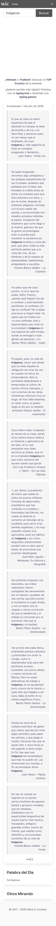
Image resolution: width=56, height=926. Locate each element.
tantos (22, 437)
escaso (15, 463)
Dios (14, 197)
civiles (26, 827)
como (25, 403)
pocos (33, 669)
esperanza (17, 122)
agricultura (33, 441)
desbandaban (19, 260)
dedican (27, 516)
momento (17, 620)
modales (38, 805)
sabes (18, 287)
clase (33, 433)
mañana (16, 726)
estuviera (22, 197)
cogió (33, 602)
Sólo (32, 377)
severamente (36, 591)
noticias (20, 737)
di (25, 291)
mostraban (35, 834)
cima (42, 730)
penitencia (17, 305)
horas (37, 744)
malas (32, 583)
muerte (18, 227)
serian (41, 433)
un (19, 148)
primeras (21, 580)
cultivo (33, 384)
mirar (31, 369)
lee (32, 730)
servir (33, 523)
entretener (25, 767)
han (33, 505)
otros (14, 437)
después (32, 201)
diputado (16, 126)
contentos (17, 838)
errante (27, 241)
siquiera (31, 366)
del (35, 208)
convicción (37, 609)
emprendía (17, 651)
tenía (23, 366)
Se (12, 171)
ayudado (35, 594)
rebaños (16, 216)
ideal (33, 186)
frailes (31, 317)
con (31, 197)
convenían (29, 617)
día (13, 748)
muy (39, 395)
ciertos (15, 388)
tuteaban (26, 808)
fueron (29, 587)
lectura (23, 392)
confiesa (25, 309)
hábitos (40, 534)
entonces (30, 395)
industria (19, 441)
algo (26, 175)
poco (14, 688)
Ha (38, 298)
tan (27, 591)
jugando (20, 748)
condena (31, 508)
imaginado (28, 171)
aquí (26, 752)
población (36, 490)
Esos (14, 430)
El (12, 119)
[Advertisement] (28, 48)
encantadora (35, 756)
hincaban (16, 190)
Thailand (24, 79)
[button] (52, 4)
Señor (22, 294)
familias (15, 527)
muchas (35, 763)
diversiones (18, 763)
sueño (29, 208)
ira (31, 130)
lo (19, 234)
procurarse (29, 549)
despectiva (33, 816)
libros (32, 373)
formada (16, 501)
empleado (17, 141)
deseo (15, 549)
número (26, 530)
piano (29, 666)
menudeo (31, 519)
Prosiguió (16, 358)
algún (14, 733)
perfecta (16, 249)
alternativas (18, 681)
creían (32, 245)
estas (34, 677)
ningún (30, 313)
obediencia (29, 613)
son (38, 317)
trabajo (15, 617)
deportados (33, 501)
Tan (13, 647)
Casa (15, 4)
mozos (35, 827)
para (40, 133)
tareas (18, 433)
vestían (30, 831)
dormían (40, 205)
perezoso (31, 133)
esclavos (29, 459)
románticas (17, 395)
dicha (35, 767)
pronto (15, 291)
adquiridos (17, 542)
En (12, 752)
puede (29, 759)
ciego (39, 223)
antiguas (20, 179)
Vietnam (11, 79)
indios (21, 430)
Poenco (31, 294)
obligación (17, 369)
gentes (27, 249)
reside (31, 494)
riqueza (35, 256)
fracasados (17, 823)
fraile (37, 313)
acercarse (17, 313)
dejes (42, 309)
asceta (15, 212)
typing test (22, 93)
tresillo (15, 741)
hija (13, 309)
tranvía (15, 831)
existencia (32, 238)
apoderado (37, 684)
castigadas (17, 591)
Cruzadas (21, 182)
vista (14, 253)
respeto (15, 609)
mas (26, 448)
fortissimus (13, 880)
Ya (12, 287)
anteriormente (33, 542)
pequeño (16, 530)
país (13, 245)
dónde (16, 298)
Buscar (44, 13)
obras (39, 392)
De (13, 794)
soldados (33, 182)
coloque (30, 126)
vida (27, 144)
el (34, 122)
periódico (24, 733)
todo (14, 234)
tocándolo (17, 669)
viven (37, 324)
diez (21, 744)
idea (20, 692)
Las (41, 759)
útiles (38, 437)
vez (41, 369)
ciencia (38, 688)
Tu (42, 305)
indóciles (38, 216)
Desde (15, 722)
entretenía (17, 380)
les (18, 808)
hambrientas (36, 260)
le (24, 126)
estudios (40, 651)
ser (17, 137)
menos (23, 137)
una (13, 331)
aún (34, 362)
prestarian (17, 448)
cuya (31, 141)
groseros (27, 805)
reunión (32, 797)
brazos (31, 437)
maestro (24, 594)
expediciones (34, 179)
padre (36, 403)
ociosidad (20, 328)
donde (15, 335)
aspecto (40, 801)
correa (20, 598)
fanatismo (17, 223)
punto (31, 695)
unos (18, 320)
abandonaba (18, 662)
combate (28, 194)
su (32, 358)
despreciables (19, 324)
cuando (19, 373)
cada (14, 692)
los (26, 317)
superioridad (18, 816)
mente (15, 699)
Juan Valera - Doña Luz (31, 155)
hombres (25, 801)
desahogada (29, 553)
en (20, 194)
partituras (17, 666)
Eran (31, 819)
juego (38, 748)
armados (27, 216)
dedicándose (31, 380)
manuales (34, 388)
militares (37, 497)
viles (35, 320)
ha (28, 684)
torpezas (32, 580)
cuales (15, 516)
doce (30, 744)
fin (16, 752)
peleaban (16, 186)
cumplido (16, 508)
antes (37, 190)
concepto (26, 148)
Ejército (34, 512)
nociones (27, 673)
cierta (26, 609)
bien (32, 598)
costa (38, 241)
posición (16, 553)
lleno (30, 726)
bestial (15, 805)
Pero (23, 677)
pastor (18, 219)
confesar (19, 302)
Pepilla (30, 298)
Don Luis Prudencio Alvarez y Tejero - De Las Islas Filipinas (29, 470)
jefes (36, 264)
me (29, 287)
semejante (35, 175)
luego (14, 406)
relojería (38, 406)
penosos (30, 651)
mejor (29, 430)
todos (14, 497)
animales (27, 320)
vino (24, 253)
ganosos (29, 227)
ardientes (16, 205)
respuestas (17, 587)
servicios (16, 452)
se (37, 126)
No (33, 309)
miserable (23, 455)
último (22, 490)
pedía (14, 294)
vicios (36, 538)
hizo (25, 399)
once (26, 722)
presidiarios (18, 505)
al (12, 219)
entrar (14, 194)
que (16, 119)
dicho (31, 748)
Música (15, 677)
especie (20, 331)
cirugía (15, 658)
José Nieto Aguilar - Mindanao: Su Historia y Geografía (31, 560)
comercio (16, 519)
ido (42, 298)
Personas (26, 741)
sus (31, 264)
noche (22, 201)
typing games (27, 96)
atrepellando (18, 264)
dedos (41, 669)
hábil (31, 399)
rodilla (29, 190)
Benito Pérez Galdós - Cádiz (28, 342)
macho (15, 819)
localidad (16, 523)
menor (36, 119)
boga (14, 399)
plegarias (28, 205)
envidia (19, 130)
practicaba (20, 655)
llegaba (33, 692)
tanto (18, 403)
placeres (29, 339)
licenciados (18, 512)
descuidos (17, 583)
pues (26, 358)
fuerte (23, 819)
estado (29, 452)
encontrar (17, 175)
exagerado (17, 152)
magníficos (25, 699)
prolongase (32, 230)
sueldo (24, 463)
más (42, 245)
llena (42, 126)
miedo (41, 602)
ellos (37, 197)
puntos (27, 497)
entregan (28, 335)
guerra (18, 230)
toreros (39, 819)
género (15, 339)
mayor (27, 362)
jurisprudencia (19, 377)
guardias (16, 827)
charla (20, 730)
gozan (37, 463)
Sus (13, 580)
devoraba (30, 647)
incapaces (29, 219)
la (31, 119)
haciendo (38, 302)
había (18, 171)
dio (23, 406)
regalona (36, 144)
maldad (32, 624)
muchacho (20, 602)
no (20, 119)
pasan (14, 744)
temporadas (18, 384)
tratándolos (18, 812)
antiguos (31, 823)
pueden (15, 545)
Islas (18, 444)
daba (21, 695)
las (13, 179)
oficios (24, 388)
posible (25, 234)
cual (30, 444)
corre (32, 223)
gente (40, 726)
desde (40, 362)
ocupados (39, 430)
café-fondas (37, 331)
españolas (27, 527)
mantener (16, 238)
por (25, 186)
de (25, 122)
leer (41, 662)
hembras (16, 256)
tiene (26, 119)
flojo (20, 133)
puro (22, 208)
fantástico (33, 152)
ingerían (16, 797)
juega (36, 737)
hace (14, 133)
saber (40, 733)
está (23, 298)
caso (35, 287)
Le (22, 291)
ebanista (40, 399)
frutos (36, 699)
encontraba (33, 212)
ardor (35, 655)
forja (14, 148)
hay (34, 741)
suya (14, 695)
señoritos (16, 834)
